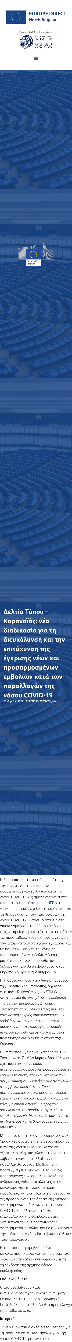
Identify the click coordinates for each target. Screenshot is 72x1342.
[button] (36, 58)
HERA (39, 903)
